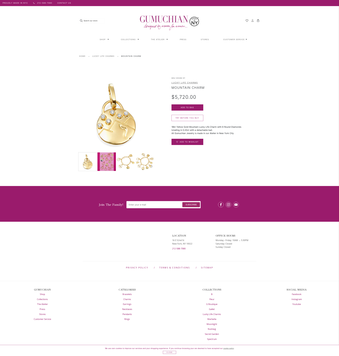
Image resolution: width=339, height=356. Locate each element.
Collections (128, 39)
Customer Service (234, 39)
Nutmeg (212, 329)
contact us (64, 3)
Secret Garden (212, 334)
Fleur (211, 299)
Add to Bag (187, 107)
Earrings (127, 304)
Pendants (127, 314)
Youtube (296, 304)
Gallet (212, 309)
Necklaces (127, 309)
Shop (103, 39)
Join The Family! (111, 205)
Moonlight (212, 324)
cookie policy (228, 348)
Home (82, 56)
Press (183, 39)
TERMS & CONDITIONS (174, 267)
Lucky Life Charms (103, 56)
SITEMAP (207, 267)
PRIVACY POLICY (137, 267)
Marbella (211, 319)
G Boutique (211, 304)
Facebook (296, 294)
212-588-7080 (179, 248)
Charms (127, 299)
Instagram (296, 299)
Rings (127, 319)
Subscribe (191, 204)
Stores (205, 39)
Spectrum (212, 339)
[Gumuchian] (169, 20)
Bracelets (127, 294)
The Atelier (157, 39)
